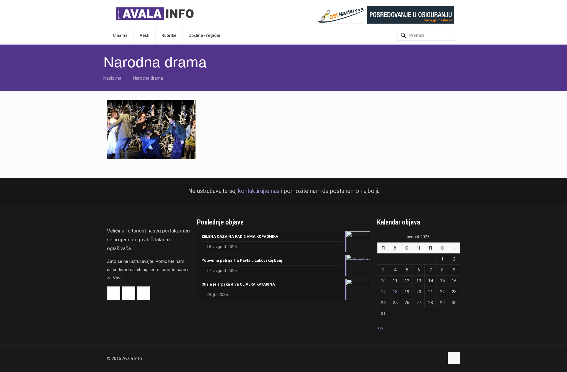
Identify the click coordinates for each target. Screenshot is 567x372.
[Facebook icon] (427, 358)
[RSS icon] (439, 358)
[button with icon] (113, 293)
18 (395, 291)
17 (383, 291)
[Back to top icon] (454, 358)
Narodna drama (148, 78)
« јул (381, 327)
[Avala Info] (157, 13)
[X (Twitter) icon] (433, 358)
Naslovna (112, 78)
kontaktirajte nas (259, 191)
